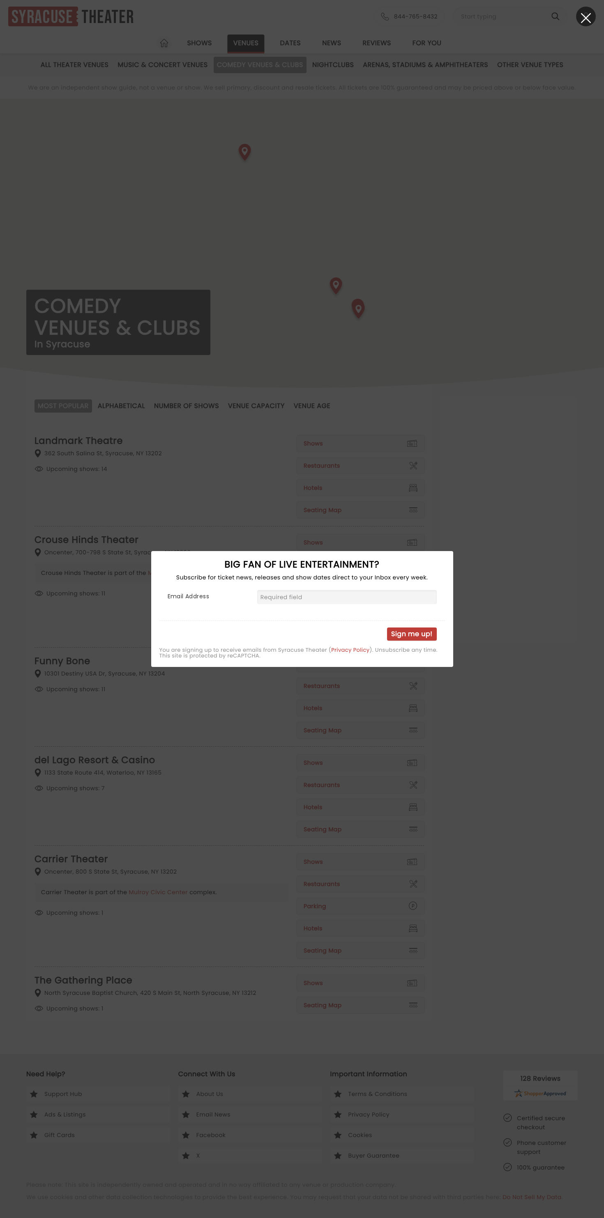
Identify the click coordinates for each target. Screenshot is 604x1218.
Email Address (188, 596)
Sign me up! (411, 634)
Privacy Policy (350, 650)
